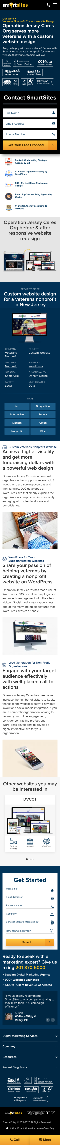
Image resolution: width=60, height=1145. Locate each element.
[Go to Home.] (7, 1128)
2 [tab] (30, 859)
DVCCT (30, 800)
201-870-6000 (48, 5)
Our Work (8, 18)
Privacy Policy (9, 1122)
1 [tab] (27, 859)
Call (16, 1140)
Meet (46, 1140)
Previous (48, 1020)
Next (53, 1020)
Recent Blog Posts (14, 1067)
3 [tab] (33, 859)
